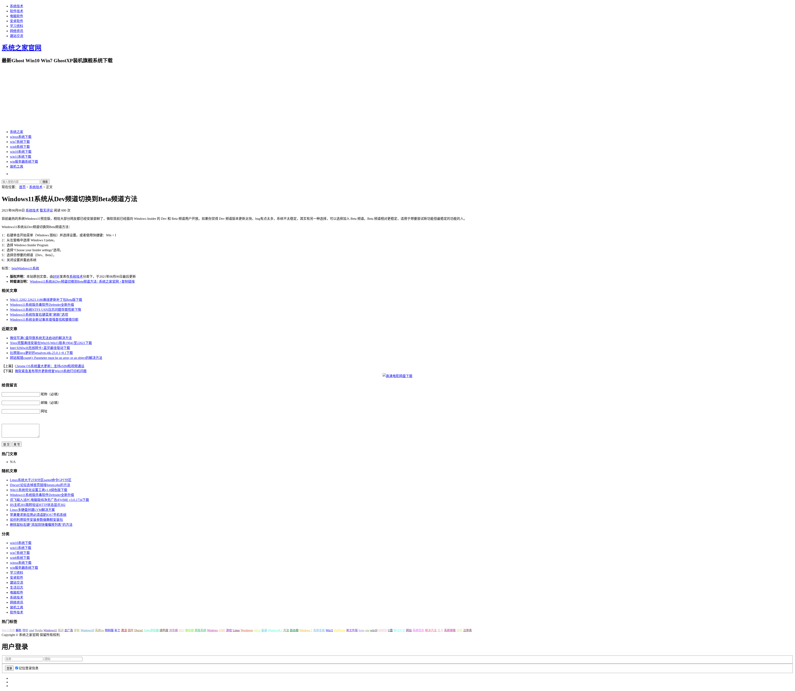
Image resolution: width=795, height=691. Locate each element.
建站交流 (16, 36)
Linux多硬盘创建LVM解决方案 (32, 510)
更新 (77, 630)
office (257, 630)
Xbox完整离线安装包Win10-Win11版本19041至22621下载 (51, 343)
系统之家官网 (21, 47)
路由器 (294, 630)
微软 (25, 630)
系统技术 (16, 6)
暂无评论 (46, 210)
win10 (373, 630)
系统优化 (418, 630)
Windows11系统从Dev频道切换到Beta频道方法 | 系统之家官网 (74, 281)
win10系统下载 (20, 151)
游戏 (229, 630)
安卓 (264, 630)
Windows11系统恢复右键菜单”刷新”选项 (39, 314)
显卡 (440, 630)
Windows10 (87, 630)
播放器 (189, 630)
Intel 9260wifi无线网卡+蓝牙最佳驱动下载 (40, 348)
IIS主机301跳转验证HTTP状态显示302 (37, 505)
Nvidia (39, 630)
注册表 (467, 630)
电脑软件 (16, 16)
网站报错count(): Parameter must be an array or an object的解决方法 (56, 358)
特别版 (109, 630)
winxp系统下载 (20, 137)
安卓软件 (16, 21)
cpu (367, 630)
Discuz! (138, 630)
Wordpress (247, 630)
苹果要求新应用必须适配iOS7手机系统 (38, 514)
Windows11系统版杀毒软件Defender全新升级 (42, 304)
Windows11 (50, 630)
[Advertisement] (397, 97)
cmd (31, 630)
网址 (44, 411)
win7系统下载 (20, 141)
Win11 (329, 630)
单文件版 (352, 630)
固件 (131, 630)
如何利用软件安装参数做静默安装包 (36, 519)
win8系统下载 (20, 146)
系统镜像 (450, 630)
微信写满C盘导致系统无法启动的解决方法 (41, 338)
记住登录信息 (29, 668)
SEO (181, 630)
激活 (124, 630)
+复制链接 (127, 281)
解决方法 (399, 630)
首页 (22, 187)
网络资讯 (16, 31)
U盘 (390, 630)
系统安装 (319, 630)
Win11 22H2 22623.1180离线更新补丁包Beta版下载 (46, 299)
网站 (409, 630)
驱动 (61, 630)
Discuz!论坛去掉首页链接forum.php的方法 (40, 485)
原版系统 (200, 630)
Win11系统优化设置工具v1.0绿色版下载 (38, 490)
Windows (212, 630)
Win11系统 (8, 630)
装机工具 (16, 166)
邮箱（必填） (51, 402)
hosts (361, 630)
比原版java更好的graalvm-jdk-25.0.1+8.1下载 (41, 353)
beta (14, 268)
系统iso (99, 630)
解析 (19, 630)
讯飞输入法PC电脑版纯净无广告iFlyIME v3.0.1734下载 (49, 500)
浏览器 (173, 630)
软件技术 (16, 11)
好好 (56, 276)
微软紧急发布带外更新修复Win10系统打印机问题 (51, 371)
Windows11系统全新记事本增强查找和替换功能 (44, 319)
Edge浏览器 (151, 630)
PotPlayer (339, 630)
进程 (459, 630)
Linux (236, 630)
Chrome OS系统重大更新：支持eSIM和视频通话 (49, 366)
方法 (286, 630)
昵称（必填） (51, 394)
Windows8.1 (275, 630)
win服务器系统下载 (24, 161)
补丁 (117, 630)
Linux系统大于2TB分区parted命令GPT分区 (40, 480)
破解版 (382, 630)
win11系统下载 (20, 156)
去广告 (68, 630)
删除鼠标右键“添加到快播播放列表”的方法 (41, 524)
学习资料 (16, 26)
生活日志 (16, 587)
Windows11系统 (28, 268)
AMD (222, 630)
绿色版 (164, 630)
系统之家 (16, 132)
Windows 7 (305, 630)
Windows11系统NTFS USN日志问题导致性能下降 (45, 309)
